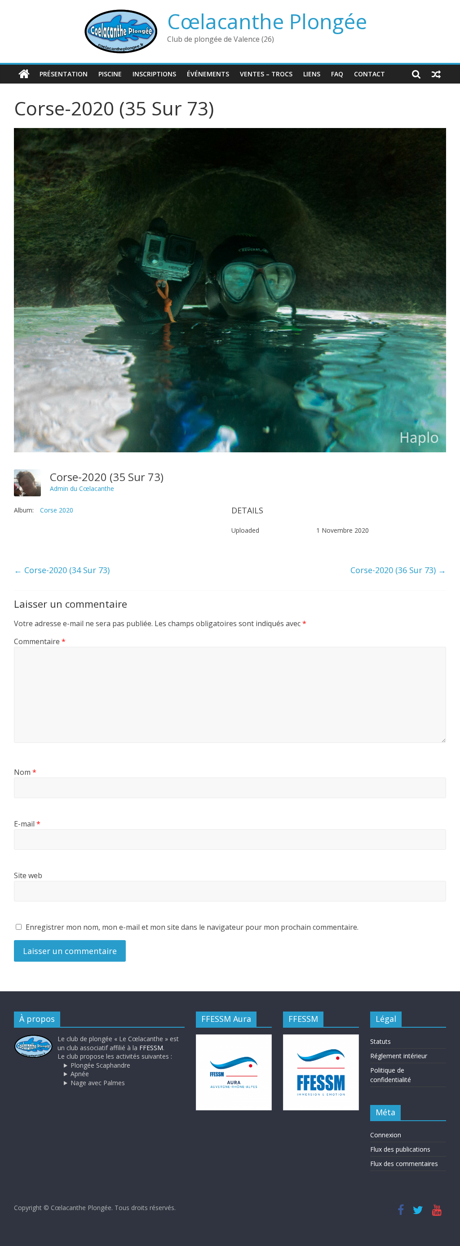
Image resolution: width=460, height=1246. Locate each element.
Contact (369, 74)
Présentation (64, 74)
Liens (311, 74)
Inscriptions (154, 74)
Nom (25, 772)
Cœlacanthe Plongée (267, 21)
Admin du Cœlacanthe (82, 488)
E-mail (27, 824)
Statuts (380, 1041)
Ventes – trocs (266, 74)
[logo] (33, 1038)
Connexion (385, 1135)
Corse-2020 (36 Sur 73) (398, 570)
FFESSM (151, 1047)
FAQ (337, 74)
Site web (28, 875)
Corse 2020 (56, 510)
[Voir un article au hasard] (436, 74)
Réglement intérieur (398, 1056)
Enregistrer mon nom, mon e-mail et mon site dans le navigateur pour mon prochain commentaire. (192, 927)
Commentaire (40, 641)
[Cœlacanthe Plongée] (24, 74)
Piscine (110, 74)
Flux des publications (400, 1149)
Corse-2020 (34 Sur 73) (62, 570)
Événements (208, 74)
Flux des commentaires (404, 1163)
